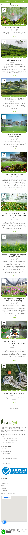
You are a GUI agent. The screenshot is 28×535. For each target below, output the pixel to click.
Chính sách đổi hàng (5, 453)
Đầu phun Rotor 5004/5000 (14, 174)
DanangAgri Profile (5, 483)
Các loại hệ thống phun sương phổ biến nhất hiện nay (14, 256)
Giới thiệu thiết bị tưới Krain (14, 27)
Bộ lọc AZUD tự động (14, 60)
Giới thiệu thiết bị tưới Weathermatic (14, 136)
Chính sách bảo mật (5, 463)
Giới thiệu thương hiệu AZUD (14, 99)
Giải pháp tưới (7, 24)
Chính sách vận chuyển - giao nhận (9, 458)
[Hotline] (3, 532)
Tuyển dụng (4, 490)
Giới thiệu (3, 481)
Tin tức (22, 24)
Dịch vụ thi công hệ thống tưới (8, 493)
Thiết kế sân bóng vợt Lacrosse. (14, 393)
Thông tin (4, 478)
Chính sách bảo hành (6, 456)
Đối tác (2, 485)
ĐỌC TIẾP (14, 36)
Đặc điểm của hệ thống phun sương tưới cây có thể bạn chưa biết (14, 343)
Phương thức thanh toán (6, 461)
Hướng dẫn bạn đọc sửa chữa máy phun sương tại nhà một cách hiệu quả (14, 215)
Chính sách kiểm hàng (6, 451)
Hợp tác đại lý (4, 488)
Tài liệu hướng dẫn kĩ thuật (14, 210)
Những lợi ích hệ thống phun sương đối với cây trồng (14, 300)
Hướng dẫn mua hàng (6, 448)
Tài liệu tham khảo (15, 24)
